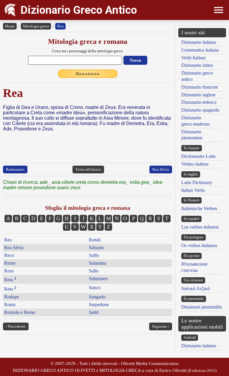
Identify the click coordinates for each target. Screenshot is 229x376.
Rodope (11, 296)
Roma (10, 304)
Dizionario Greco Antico (79, 10)
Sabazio (96, 247)
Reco (9, 255)
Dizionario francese (199, 87)
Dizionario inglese (198, 94)
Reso (9, 270)
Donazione (88, 73)
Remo (10, 263)
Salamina (97, 263)
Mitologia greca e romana (87, 41)
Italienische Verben (199, 208)
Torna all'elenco (88, 169)
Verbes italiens (194, 164)
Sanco (94, 287)
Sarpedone (99, 304)
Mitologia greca (36, 26)
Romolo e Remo (19, 312)
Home (10, 26)
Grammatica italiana (200, 50)
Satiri (94, 312)
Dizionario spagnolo (200, 110)
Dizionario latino (197, 65)
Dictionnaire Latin (198, 156)
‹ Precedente (16, 326)
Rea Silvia (160, 169)
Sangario (97, 296)
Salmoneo (98, 278)
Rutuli (94, 239)
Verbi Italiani (193, 57)
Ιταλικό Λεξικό (195, 288)
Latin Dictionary (196, 182)
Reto (10, 279)
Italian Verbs (193, 190)
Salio (93, 270)
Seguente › (160, 326)
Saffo (94, 255)
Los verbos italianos (200, 226)
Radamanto (15, 169)
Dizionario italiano (198, 42)
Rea (60, 26)
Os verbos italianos (199, 245)
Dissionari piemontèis (201, 306)
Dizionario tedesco (198, 102)
